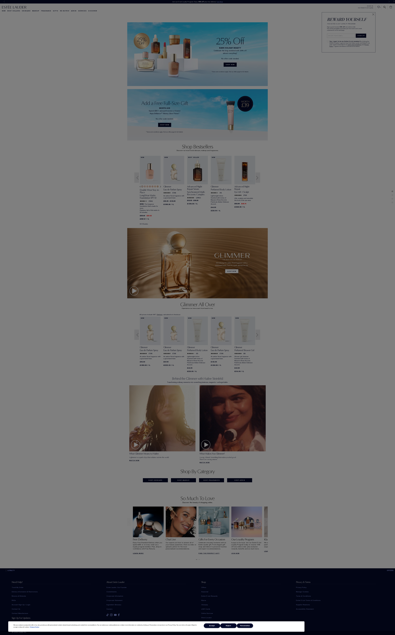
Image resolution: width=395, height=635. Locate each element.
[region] (156, 626)
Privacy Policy (34, 627)
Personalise (245, 626)
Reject (228, 626)
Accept (212, 626)
